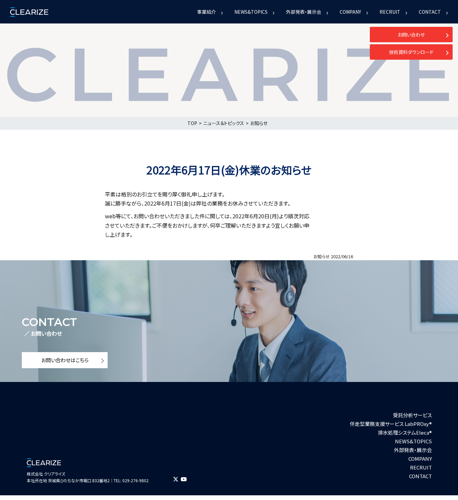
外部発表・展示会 (303, 11)
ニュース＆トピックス (223, 123)
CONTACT (430, 11)
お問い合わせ (411, 34)
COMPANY (350, 11)
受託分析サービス (412, 415)
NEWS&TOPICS (251, 11)
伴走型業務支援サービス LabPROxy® (391, 423)
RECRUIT (390, 11)
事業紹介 (206, 11)
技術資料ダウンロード (411, 52)
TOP (192, 123)
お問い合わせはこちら (65, 360)
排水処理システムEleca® (405, 432)
